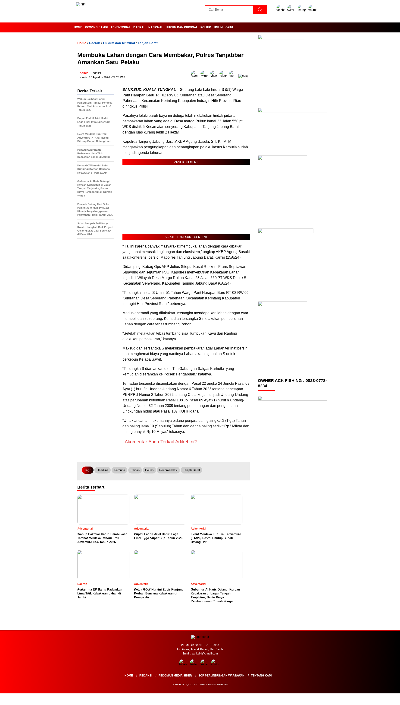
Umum (218, 27)
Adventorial (120, 27)
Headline (102, 470)
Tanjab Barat (148, 43)
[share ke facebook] (195, 75)
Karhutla (119, 470)
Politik (205, 27)
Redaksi (145, 675)
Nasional (155, 27)
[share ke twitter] (205, 75)
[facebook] (281, 10)
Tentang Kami (261, 675)
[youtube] (313, 10)
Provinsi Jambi (96, 27)
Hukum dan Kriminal (182, 27)
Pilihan (135, 470)
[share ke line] (233, 75)
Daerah (139, 27)
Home (78, 27)
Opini (229, 27)
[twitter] (292, 10)
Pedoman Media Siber (175, 675)
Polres (149, 470)
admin (84, 73)
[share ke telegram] (224, 75)
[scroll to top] (384, 697)
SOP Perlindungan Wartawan (221, 675)
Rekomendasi (168, 470)
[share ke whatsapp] (214, 75)
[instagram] (302, 10)
